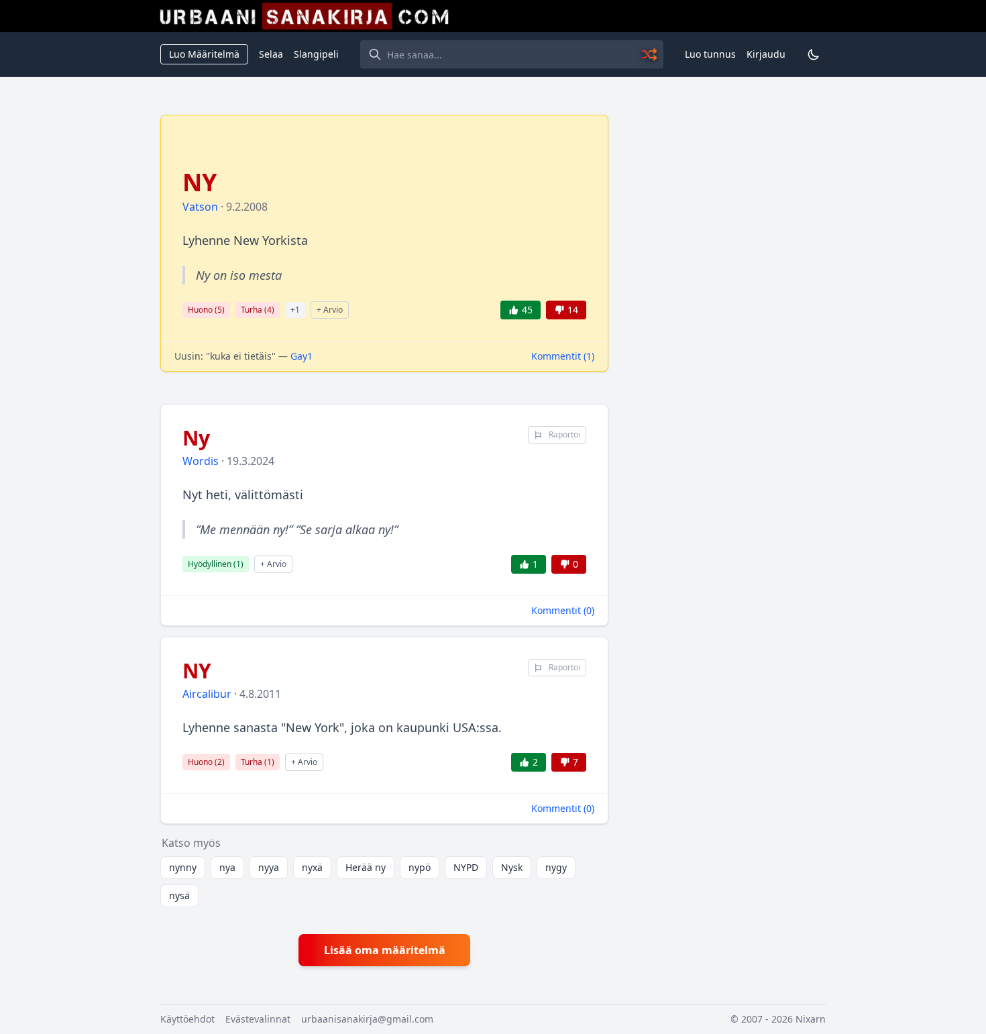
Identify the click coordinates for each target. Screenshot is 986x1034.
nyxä (312, 867)
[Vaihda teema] (814, 54)
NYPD (465, 867)
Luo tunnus (710, 54)
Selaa (271, 54)
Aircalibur (206, 693)
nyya (268, 867)
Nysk (512, 867)
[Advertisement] (725, 316)
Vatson (200, 206)
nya (227, 867)
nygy (556, 867)
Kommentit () (562, 356)
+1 (295, 309)
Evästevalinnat (257, 1019)
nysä (179, 895)
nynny (183, 867)
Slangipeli (316, 54)
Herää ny (365, 867)
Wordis (200, 461)
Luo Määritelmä (204, 54)
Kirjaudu (766, 54)
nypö (419, 867)
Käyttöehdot (187, 1019)
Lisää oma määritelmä (384, 950)
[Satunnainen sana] (650, 54)
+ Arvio (330, 309)
